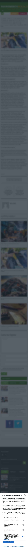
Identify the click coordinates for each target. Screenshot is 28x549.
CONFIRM (8, 541)
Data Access (14, 546)
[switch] (23, 520)
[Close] (25, 495)
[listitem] (14, 517)
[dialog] (14, 521)
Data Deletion (6, 546)
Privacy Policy (21, 546)
